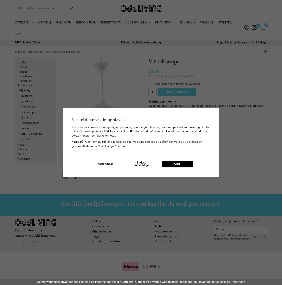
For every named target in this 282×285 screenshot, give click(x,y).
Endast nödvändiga (141, 164)
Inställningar (105, 163)
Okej (177, 163)
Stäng (241, 281)
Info (234, 281)
